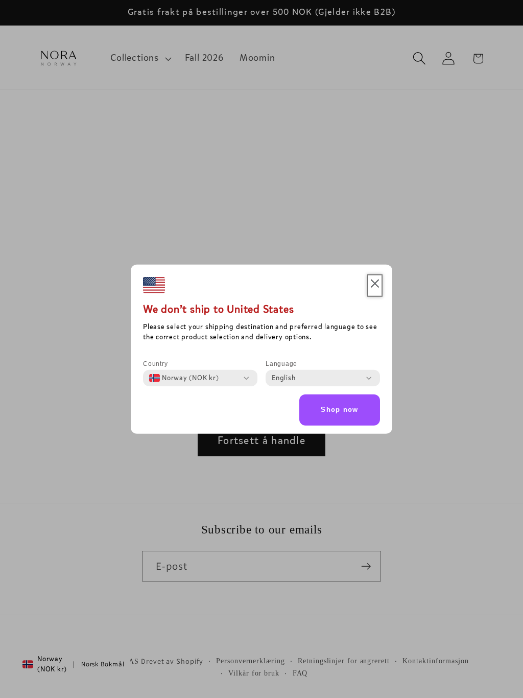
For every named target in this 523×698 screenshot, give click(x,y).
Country (155, 363)
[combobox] (184, 378)
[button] (375, 285)
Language (281, 363)
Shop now (339, 409)
